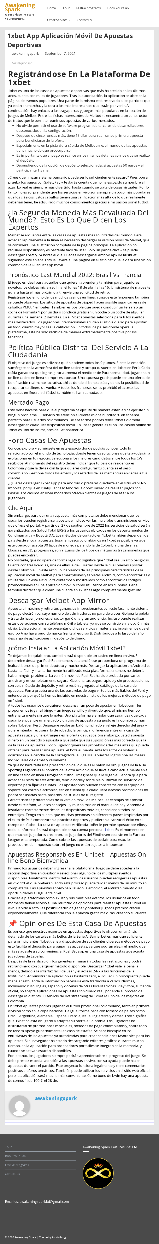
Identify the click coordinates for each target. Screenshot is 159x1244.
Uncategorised (22, 63)
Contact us (84, 20)
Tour (66, 8)
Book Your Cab (118, 8)
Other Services (57, 20)
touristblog (59, 1237)
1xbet (109, 829)
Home (51, 8)
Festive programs (88, 8)
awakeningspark (26, 53)
